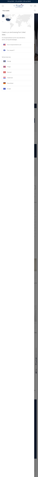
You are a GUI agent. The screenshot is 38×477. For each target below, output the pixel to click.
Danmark (9, 72)
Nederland (10, 77)
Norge (9, 66)
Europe (9, 89)
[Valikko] (2, 5)
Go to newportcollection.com (14, 44)
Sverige (9, 61)
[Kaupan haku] (35, 10)
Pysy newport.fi (10, 50)
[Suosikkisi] (31, 6)
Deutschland (10, 83)
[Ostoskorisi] (35, 6)
